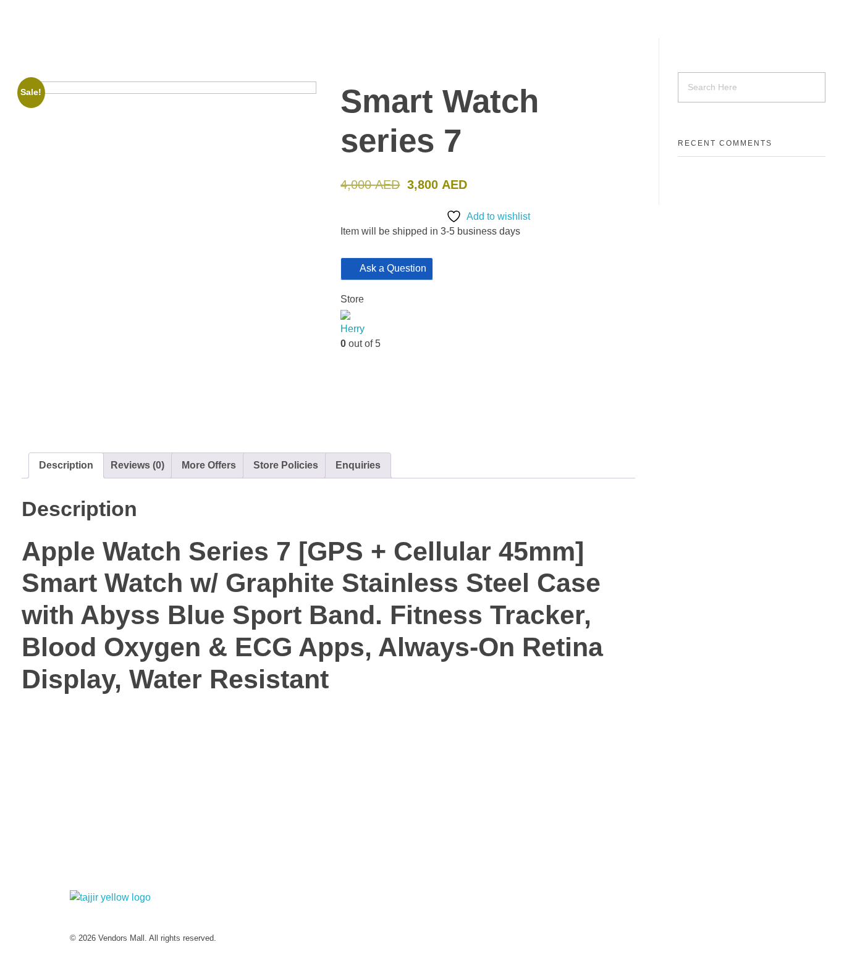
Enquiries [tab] (358, 465)
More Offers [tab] (209, 465)
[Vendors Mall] (217, 19)
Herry (352, 328)
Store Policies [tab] (285, 465)
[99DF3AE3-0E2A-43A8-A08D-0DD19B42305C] (169, 257)
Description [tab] (66, 465)
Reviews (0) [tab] (137, 465)
